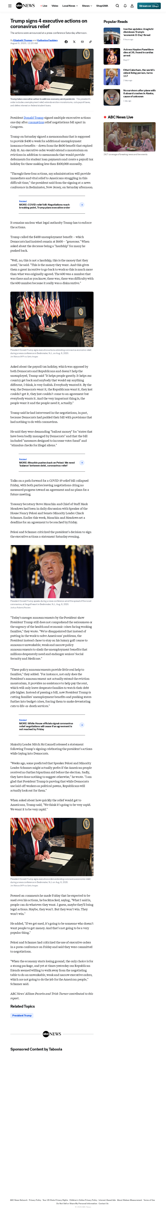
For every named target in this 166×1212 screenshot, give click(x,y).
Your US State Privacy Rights (55, 1200)
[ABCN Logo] (25, 5)
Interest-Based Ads (107, 1200)
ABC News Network (19, 1200)
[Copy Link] (90, 42)
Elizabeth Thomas (22, 40)
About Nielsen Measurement (129, 1200)
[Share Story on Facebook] (66, 42)
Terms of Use (149, 1200)
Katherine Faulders (47, 40)
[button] (9, 6)
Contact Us (103, 1203)
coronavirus (36, 122)
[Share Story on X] (74, 42)
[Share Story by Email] (82, 42)
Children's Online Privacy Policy (83, 1200)
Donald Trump (34, 117)
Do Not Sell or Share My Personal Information (76, 1203)
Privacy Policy (35, 1200)
